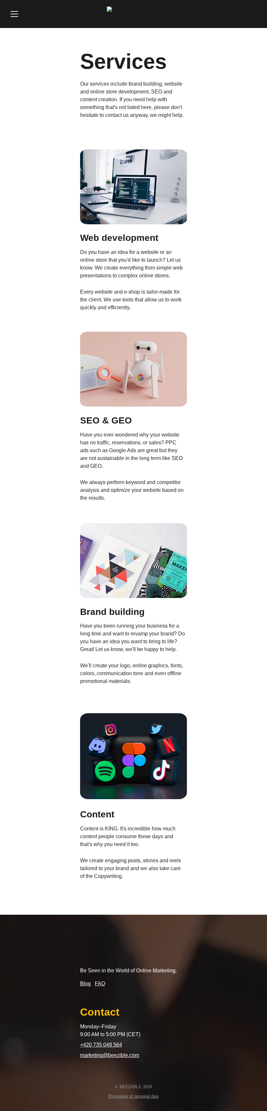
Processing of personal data (133, 1096)
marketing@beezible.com (109, 1055)
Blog (85, 983)
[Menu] (14, 14)
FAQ (100, 983)
